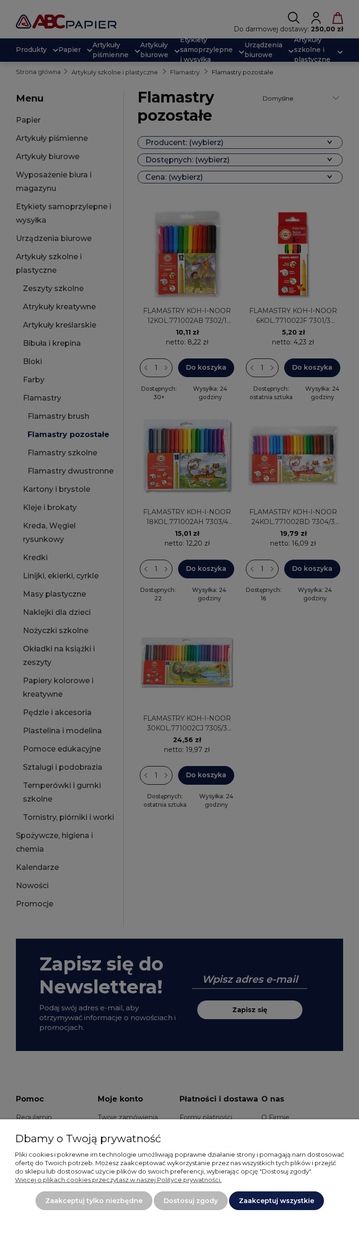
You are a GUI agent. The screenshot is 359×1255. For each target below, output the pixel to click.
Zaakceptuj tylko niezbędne (94, 1201)
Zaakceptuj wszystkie (276, 1201)
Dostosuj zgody (191, 1201)
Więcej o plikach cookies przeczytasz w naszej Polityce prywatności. (118, 1179)
